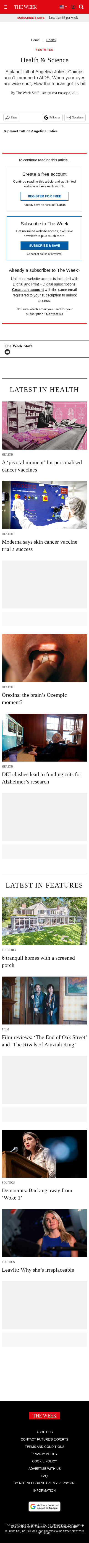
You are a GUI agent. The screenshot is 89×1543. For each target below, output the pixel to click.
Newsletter (78, 117)
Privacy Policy (44, 1454)
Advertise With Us (45, 1468)
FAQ (44, 1476)
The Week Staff (27, 93)
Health (51, 40)
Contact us (54, 314)
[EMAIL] (8, 352)
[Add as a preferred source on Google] (44, 1506)
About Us (45, 1432)
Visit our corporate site (62, 1527)
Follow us (55, 117)
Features (44, 49)
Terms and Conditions (44, 1447)
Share (14, 117)
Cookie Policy (44, 1461)
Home (35, 40)
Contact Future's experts (44, 1439)
